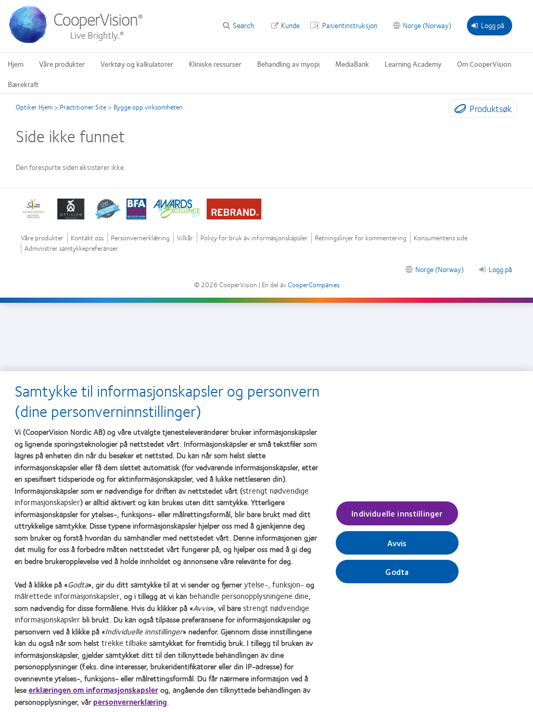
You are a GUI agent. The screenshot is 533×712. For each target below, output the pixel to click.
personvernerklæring (130, 701)
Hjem (15, 63)
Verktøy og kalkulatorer (136, 63)
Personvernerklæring (140, 238)
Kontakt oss (87, 238)
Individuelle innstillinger (396, 513)
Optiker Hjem (34, 107)
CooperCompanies (313, 284)
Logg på (492, 25)
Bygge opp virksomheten (148, 107)
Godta (397, 571)
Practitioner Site (83, 107)
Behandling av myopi (288, 63)
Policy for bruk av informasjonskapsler (254, 238)
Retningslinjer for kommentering (361, 238)
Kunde (290, 25)
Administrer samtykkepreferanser (71, 248)
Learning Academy (413, 63)
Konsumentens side (440, 238)
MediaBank (352, 63)
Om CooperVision (484, 63)
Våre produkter (62, 63)
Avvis (397, 542)
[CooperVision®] (81, 40)
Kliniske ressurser (215, 63)
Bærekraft (23, 84)
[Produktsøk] (458, 110)
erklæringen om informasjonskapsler (93, 689)
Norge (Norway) (427, 25)
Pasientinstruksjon (349, 25)
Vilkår (185, 238)
